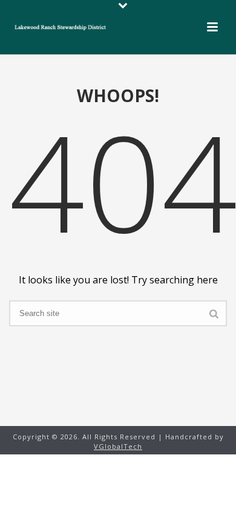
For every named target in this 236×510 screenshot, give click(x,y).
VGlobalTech (118, 446)
